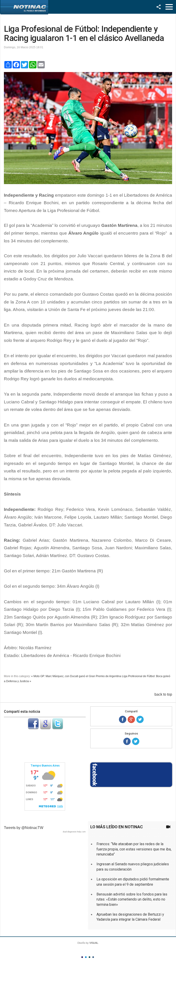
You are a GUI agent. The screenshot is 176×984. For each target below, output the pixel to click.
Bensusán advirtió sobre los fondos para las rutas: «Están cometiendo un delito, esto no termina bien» (131, 899)
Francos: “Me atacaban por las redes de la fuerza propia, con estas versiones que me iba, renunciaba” (133, 849)
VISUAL (93, 942)
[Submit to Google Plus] (45, 728)
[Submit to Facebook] (33, 728)
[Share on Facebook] (122, 719)
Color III (89, 957)
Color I (82, 957)
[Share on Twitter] (140, 719)
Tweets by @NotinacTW (23, 828)
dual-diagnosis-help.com (74, 832)
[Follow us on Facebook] (127, 741)
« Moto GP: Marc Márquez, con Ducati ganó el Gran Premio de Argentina (76, 676)
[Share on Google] (131, 719)
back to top (163, 694)
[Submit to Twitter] (57, 728)
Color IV (93, 957)
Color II (86, 957)
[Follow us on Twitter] (135, 741)
